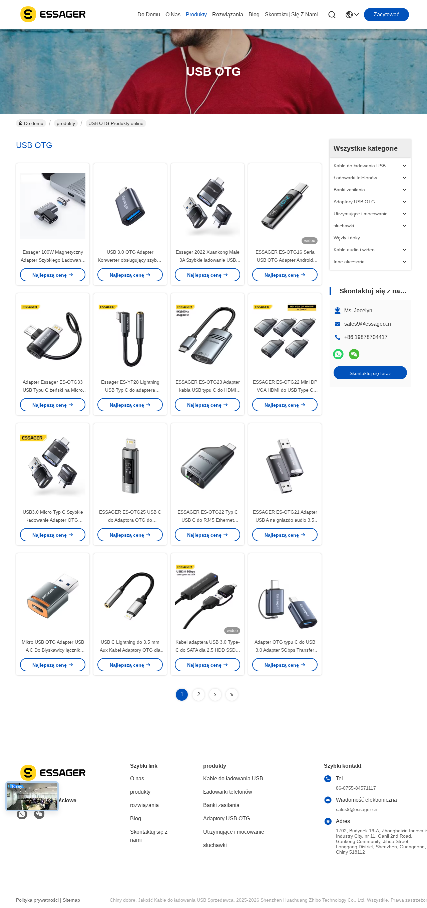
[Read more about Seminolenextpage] (215, 695)
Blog (254, 14)
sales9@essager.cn (367, 324)
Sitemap (71, 900)
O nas (172, 14)
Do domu (148, 14)
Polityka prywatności (37, 900)
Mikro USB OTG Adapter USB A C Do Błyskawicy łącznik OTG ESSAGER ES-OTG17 (53, 650)
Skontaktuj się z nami (291, 14)
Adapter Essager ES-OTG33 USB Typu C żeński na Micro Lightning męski (53, 390)
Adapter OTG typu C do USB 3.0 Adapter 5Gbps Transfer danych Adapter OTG (285, 650)
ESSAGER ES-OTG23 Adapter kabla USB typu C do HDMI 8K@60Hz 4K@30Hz (207, 390)
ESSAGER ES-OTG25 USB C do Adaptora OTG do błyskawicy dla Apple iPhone (130, 520)
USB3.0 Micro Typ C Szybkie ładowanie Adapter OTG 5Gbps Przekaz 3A (53, 520)
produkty (196, 14)
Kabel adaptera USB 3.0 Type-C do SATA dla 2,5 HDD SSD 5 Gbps (207, 650)
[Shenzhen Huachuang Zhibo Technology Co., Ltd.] (52, 15)
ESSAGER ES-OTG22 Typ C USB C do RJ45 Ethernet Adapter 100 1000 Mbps (207, 520)
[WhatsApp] (338, 354)
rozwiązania (227, 14)
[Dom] (52, 781)
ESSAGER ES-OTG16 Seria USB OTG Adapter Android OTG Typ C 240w (285, 260)
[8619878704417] (22, 814)
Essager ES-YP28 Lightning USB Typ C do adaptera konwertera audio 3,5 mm (130, 390)
